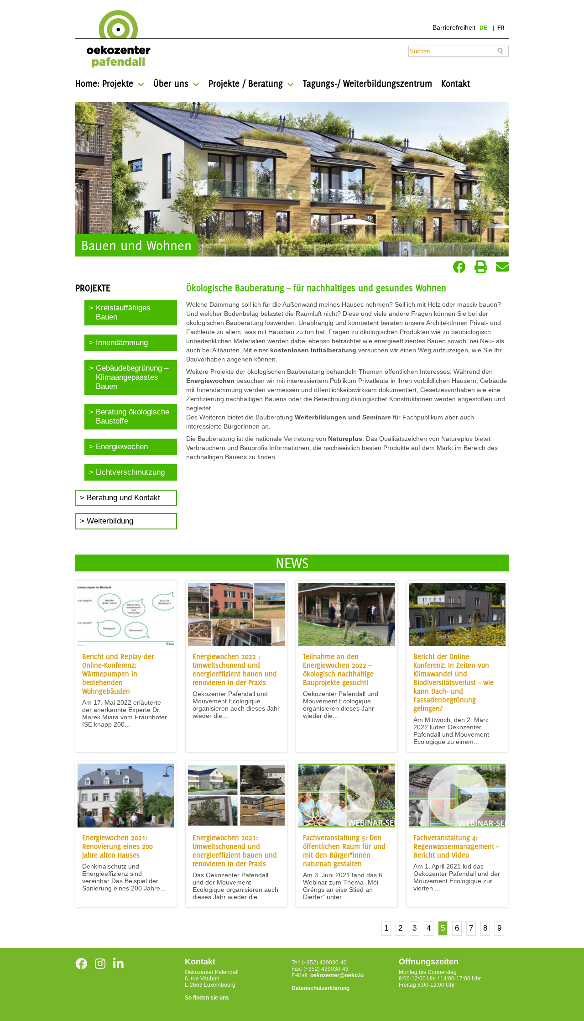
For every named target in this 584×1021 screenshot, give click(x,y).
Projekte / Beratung (246, 83)
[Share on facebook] (459, 267)
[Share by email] (502, 267)
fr (501, 28)
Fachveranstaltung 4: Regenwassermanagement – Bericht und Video (456, 846)
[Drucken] (480, 267)
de (484, 28)
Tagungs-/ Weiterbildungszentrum (367, 83)
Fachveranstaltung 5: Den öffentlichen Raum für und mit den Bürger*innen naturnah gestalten (344, 850)
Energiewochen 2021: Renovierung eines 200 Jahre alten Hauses (117, 846)
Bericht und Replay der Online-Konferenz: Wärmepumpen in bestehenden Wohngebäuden (118, 674)
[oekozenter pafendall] (115, 39)
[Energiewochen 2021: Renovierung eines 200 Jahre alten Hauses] (126, 825)
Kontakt (455, 83)
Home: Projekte (104, 83)
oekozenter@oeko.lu (337, 975)
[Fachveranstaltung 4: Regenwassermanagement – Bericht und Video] (457, 825)
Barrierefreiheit (454, 27)
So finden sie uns (207, 998)
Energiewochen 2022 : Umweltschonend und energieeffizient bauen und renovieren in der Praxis (235, 669)
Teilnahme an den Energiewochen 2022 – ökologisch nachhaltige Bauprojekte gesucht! (338, 669)
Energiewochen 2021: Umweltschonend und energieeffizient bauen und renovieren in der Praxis (235, 850)
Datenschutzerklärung (320, 988)
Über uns (170, 83)
